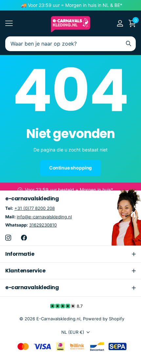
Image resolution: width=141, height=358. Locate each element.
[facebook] (24, 238)
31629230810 (43, 225)
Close (70, 254)
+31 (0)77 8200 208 (34, 208)
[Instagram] (8, 238)
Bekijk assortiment (9, 23)
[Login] (120, 23)
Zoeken (128, 43)
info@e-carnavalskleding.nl (44, 216)
